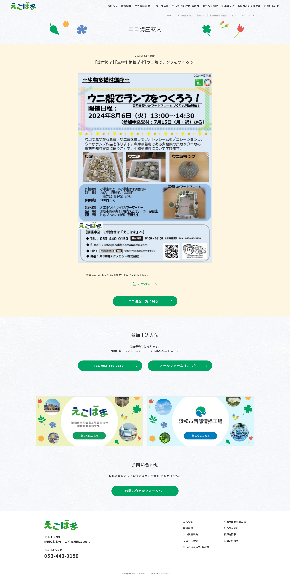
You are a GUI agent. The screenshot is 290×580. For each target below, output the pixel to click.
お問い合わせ (271, 6)
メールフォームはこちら (178, 365)
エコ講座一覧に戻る (143, 301)
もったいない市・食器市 (185, 6)
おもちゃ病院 (210, 6)
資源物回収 (227, 6)
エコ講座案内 (142, 6)
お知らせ (112, 6)
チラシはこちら (147, 284)
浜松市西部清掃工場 (249, 6)
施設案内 (126, 6)
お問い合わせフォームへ (143, 491)
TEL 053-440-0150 (108, 365)
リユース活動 (161, 6)
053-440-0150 (61, 555)
